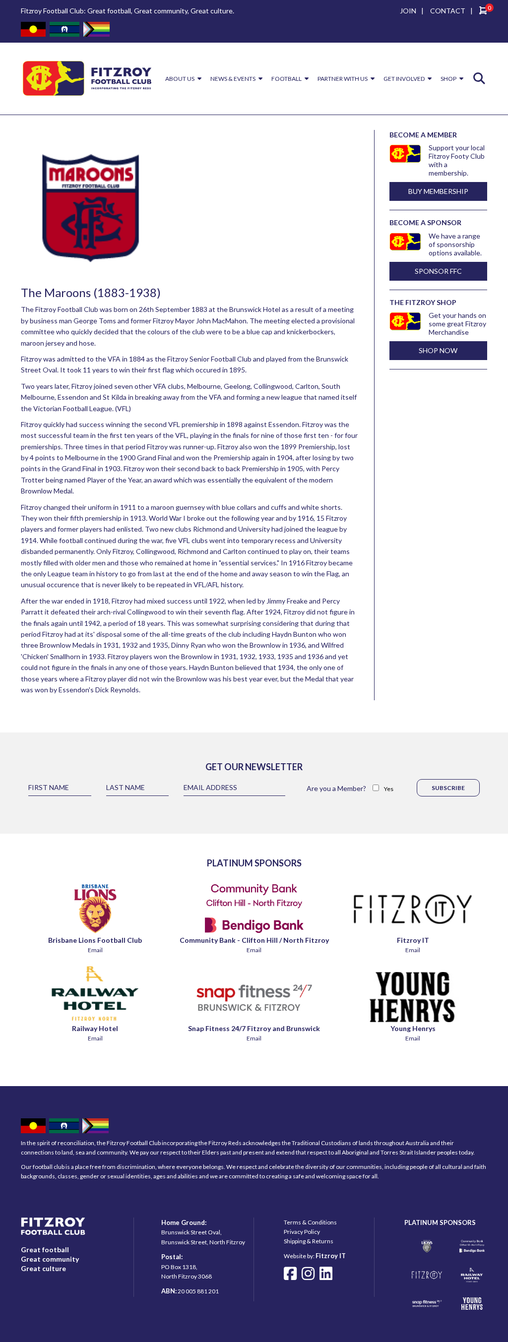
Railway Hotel (95, 1028)
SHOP (448, 78)
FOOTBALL (286, 78)
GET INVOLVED (404, 78)
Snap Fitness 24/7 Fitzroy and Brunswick (254, 1028)
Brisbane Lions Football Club (95, 940)
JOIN (408, 10)
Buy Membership (438, 191)
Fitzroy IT (413, 940)
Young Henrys (413, 1028)
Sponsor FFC (438, 271)
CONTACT (447, 10)
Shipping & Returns (308, 1241)
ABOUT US (179, 78)
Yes (388, 789)
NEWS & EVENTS (232, 78)
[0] (483, 11)
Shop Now (438, 350)
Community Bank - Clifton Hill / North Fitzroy (254, 940)
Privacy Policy (302, 1231)
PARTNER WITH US (343, 78)
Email (95, 950)
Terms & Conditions (310, 1222)
